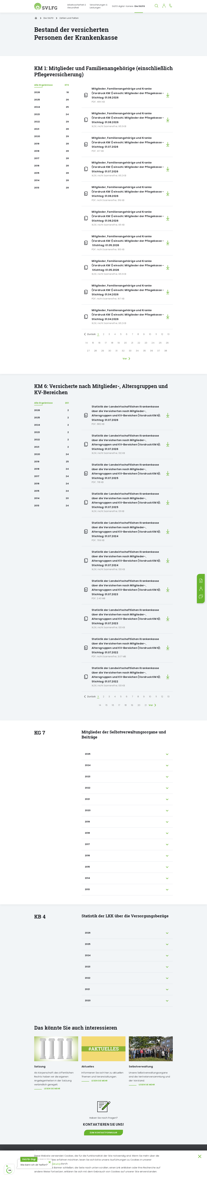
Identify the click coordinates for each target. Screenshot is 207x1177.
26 (167, 342)
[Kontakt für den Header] (170, 5)
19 (119, 342)
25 (160, 342)
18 (112, 342)
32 (123, 350)
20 (125, 342)
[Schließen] (200, 1156)
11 (156, 334)
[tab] (127, 754)
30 (109, 350)
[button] (9, 1169)
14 (86, 342)
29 (102, 350)
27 (88, 350)
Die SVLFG (49, 18)
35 (144, 350)
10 (150, 334)
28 (95, 350)
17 (106, 342)
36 (151, 350)
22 (139, 342)
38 (165, 350)
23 (146, 342)
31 (116, 350)
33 (130, 350)
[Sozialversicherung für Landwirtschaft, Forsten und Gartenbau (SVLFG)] (46, 6)
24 (153, 342)
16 (99, 342)
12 (162, 334)
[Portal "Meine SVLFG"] (164, 5)
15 (93, 342)
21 (132, 342)
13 (168, 334)
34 (137, 350)
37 (158, 350)
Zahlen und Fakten (69, 18)
